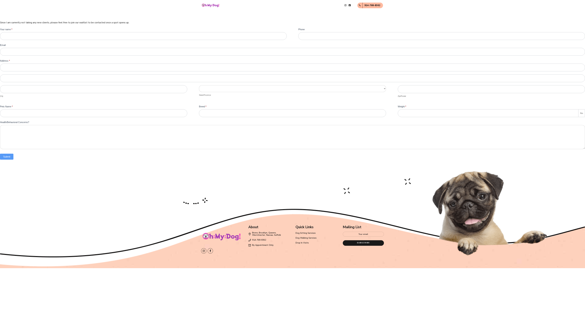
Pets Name (6, 106)
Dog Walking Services (306, 237)
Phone (301, 29)
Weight (402, 106)
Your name (6, 29)
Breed (202, 106)
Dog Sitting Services (306, 233)
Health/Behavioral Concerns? (14, 122)
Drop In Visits (302, 242)
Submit (6, 156)
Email (3, 45)
